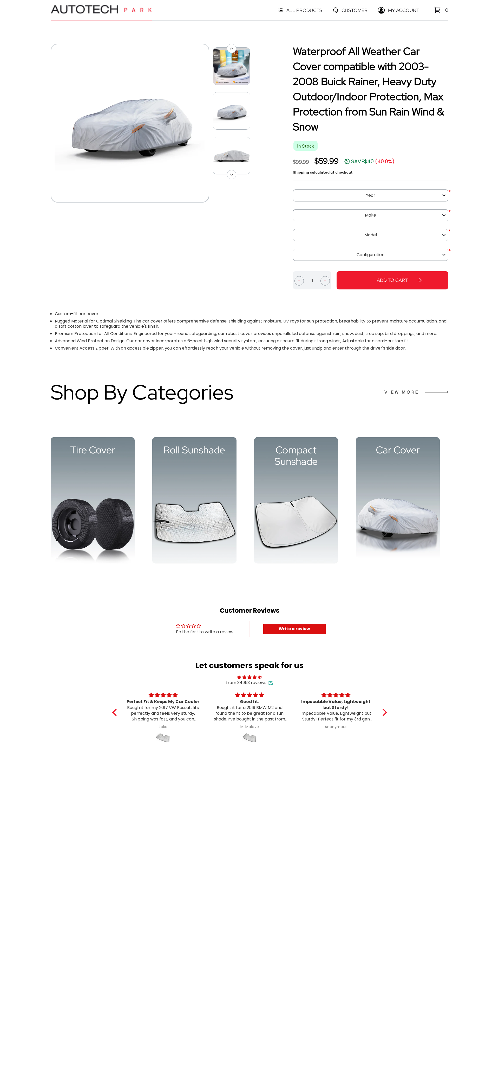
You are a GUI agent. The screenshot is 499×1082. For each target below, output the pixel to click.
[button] (115, 712)
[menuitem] (437, 9)
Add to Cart (392, 280)
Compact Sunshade (296, 455)
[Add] (325, 280)
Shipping (301, 172)
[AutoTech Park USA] (101, 10)
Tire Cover (92, 450)
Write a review (294, 629)
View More (401, 392)
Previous (48, 123)
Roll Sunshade (194, 450)
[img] (249, 677)
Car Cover (398, 450)
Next (212, 123)
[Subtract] (299, 280)
